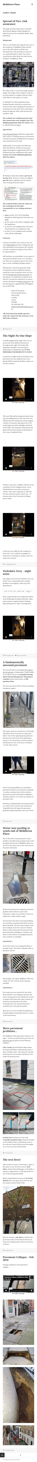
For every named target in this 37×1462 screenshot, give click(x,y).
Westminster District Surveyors (19, 275)
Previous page (2, 1455)
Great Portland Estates (10, 134)
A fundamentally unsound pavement (15, 663)
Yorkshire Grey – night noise (17, 572)
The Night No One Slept (17, 335)
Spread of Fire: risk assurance (15, 22)
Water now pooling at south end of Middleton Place (17, 830)
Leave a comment (21, 655)
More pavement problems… (13, 1029)
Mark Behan (11, 245)
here (18, 125)
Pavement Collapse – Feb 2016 (18, 1258)
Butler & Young (23, 281)
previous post (7, 1040)
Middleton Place (11, 4)
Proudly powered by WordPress (11, 1459)
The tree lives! (12, 1159)
